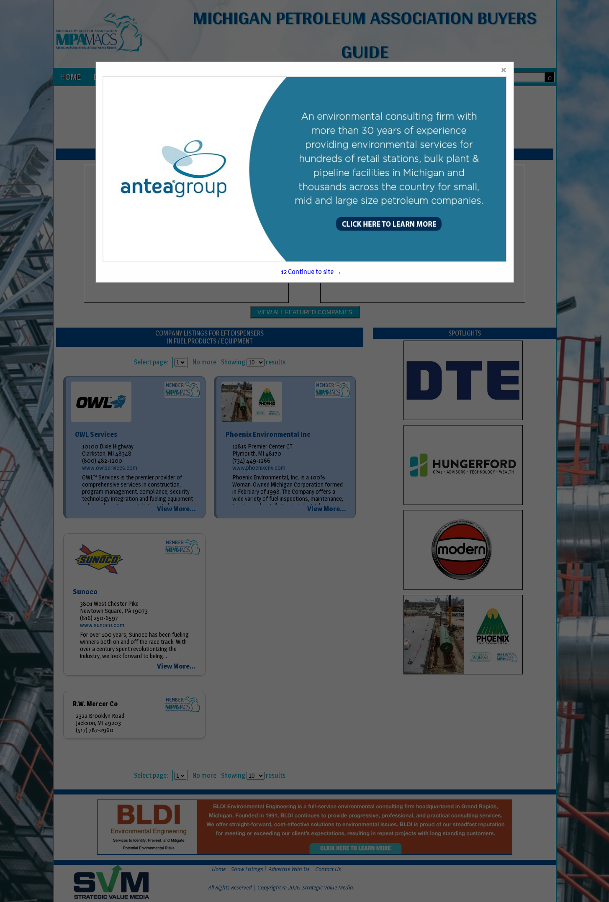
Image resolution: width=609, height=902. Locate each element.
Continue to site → (311, 272)
